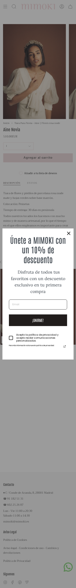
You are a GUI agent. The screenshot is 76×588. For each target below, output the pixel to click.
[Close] (69, 233)
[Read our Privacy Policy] (64, 346)
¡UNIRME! (38, 320)
